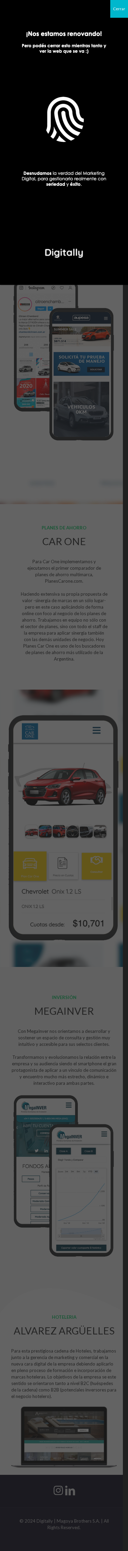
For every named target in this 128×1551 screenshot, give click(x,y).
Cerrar (119, 8)
